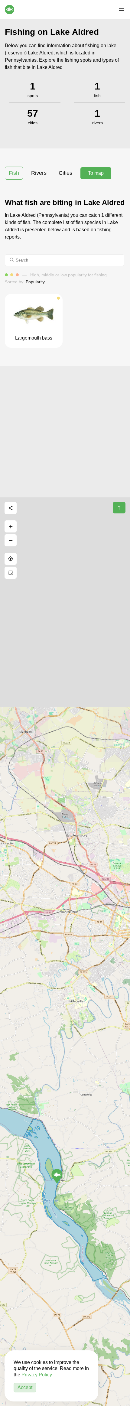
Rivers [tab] (39, 173)
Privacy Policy (36, 1374)
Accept (25, 1387)
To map (96, 173)
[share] (10, 508)
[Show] (57, 1176)
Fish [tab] (14, 173)
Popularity (35, 281)
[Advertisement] (65, 431)
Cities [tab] (65, 173)
